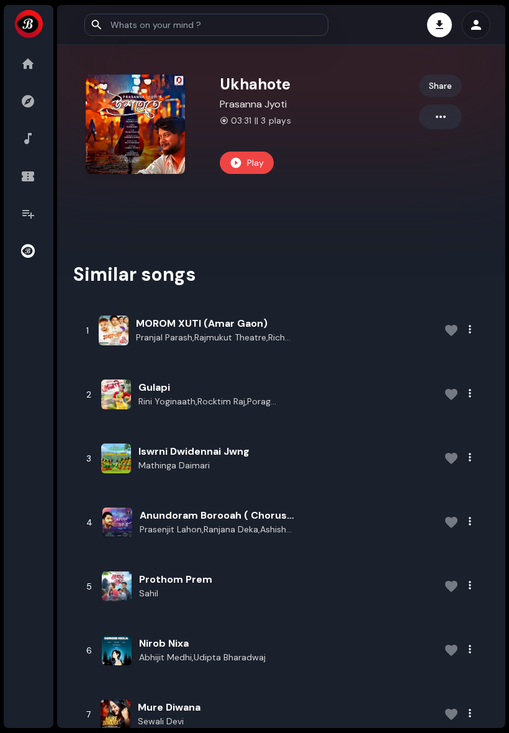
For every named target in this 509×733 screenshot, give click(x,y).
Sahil (148, 593)
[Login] (476, 25)
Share (440, 85)
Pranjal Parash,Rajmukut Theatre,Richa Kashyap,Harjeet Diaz (213, 338)
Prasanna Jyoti (253, 104)
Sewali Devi (161, 721)
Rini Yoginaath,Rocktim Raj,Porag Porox (204, 402)
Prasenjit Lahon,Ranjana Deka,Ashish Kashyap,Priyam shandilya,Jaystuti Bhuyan (213, 530)
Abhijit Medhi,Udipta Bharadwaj (202, 657)
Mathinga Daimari (174, 465)
